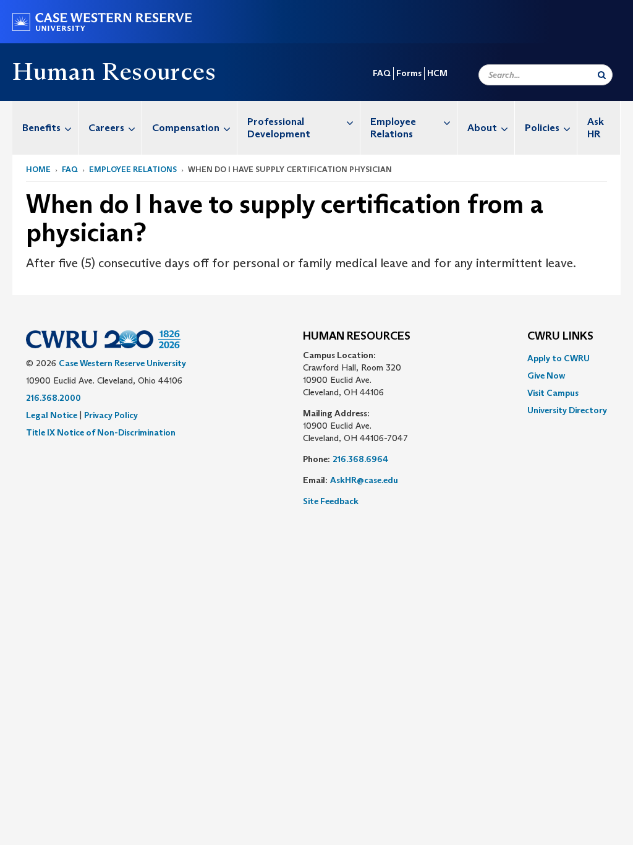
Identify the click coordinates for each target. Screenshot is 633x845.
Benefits (41, 128)
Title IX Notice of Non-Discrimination (101, 432)
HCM (437, 73)
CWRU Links (560, 336)
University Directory (567, 410)
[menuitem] (45, 128)
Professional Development (278, 128)
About (482, 128)
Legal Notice (51, 415)
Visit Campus (553, 392)
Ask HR (595, 128)
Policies (542, 128)
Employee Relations (393, 128)
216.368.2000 (53, 397)
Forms (409, 73)
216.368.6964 (361, 459)
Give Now (546, 375)
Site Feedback (331, 501)
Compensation (185, 128)
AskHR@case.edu (364, 480)
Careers (106, 128)
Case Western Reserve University (122, 363)
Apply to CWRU (558, 358)
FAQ (382, 73)
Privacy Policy (111, 415)
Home (38, 169)
